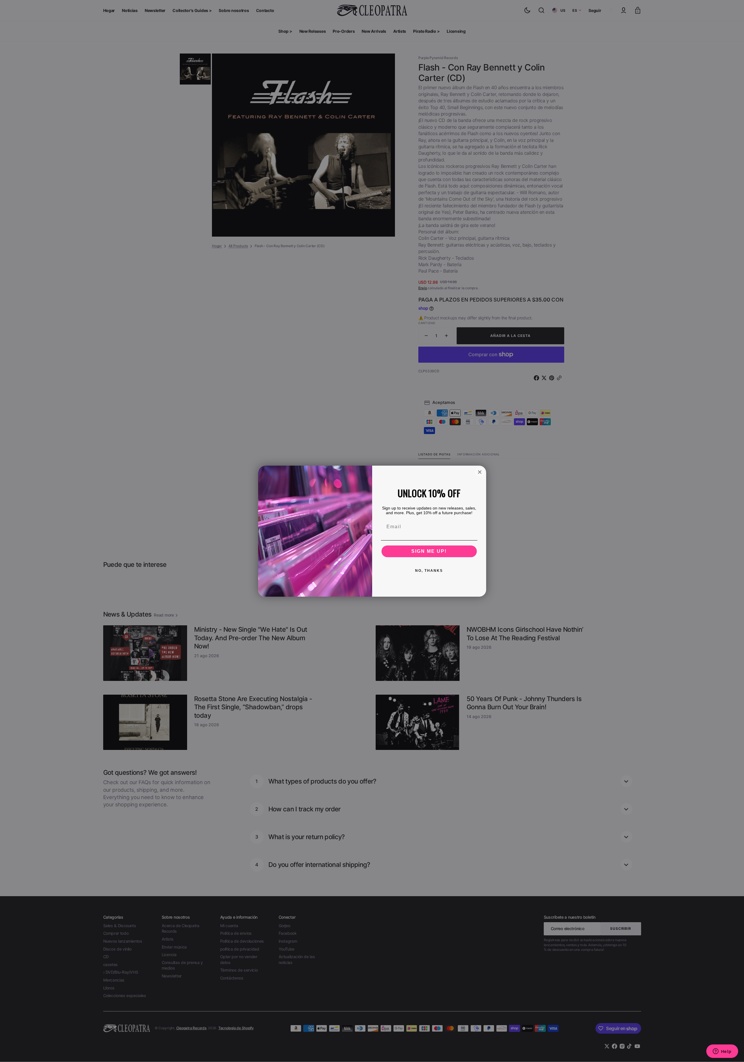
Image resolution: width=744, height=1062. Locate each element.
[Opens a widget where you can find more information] (722, 1051)
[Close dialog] (479, 472)
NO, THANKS (429, 571)
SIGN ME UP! (429, 551)
